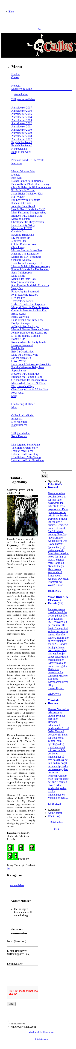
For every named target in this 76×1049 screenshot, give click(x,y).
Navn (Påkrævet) (16, 941)
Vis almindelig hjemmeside (42, 1032)
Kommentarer (14, 963)
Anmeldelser (17, 885)
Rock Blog (54, 815)
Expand (13, 81)
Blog (11, 11)
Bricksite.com (41, 1039)
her (8, 868)
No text (5, 4)
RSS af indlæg (56, 822)
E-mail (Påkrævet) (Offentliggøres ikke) (18, 952)
